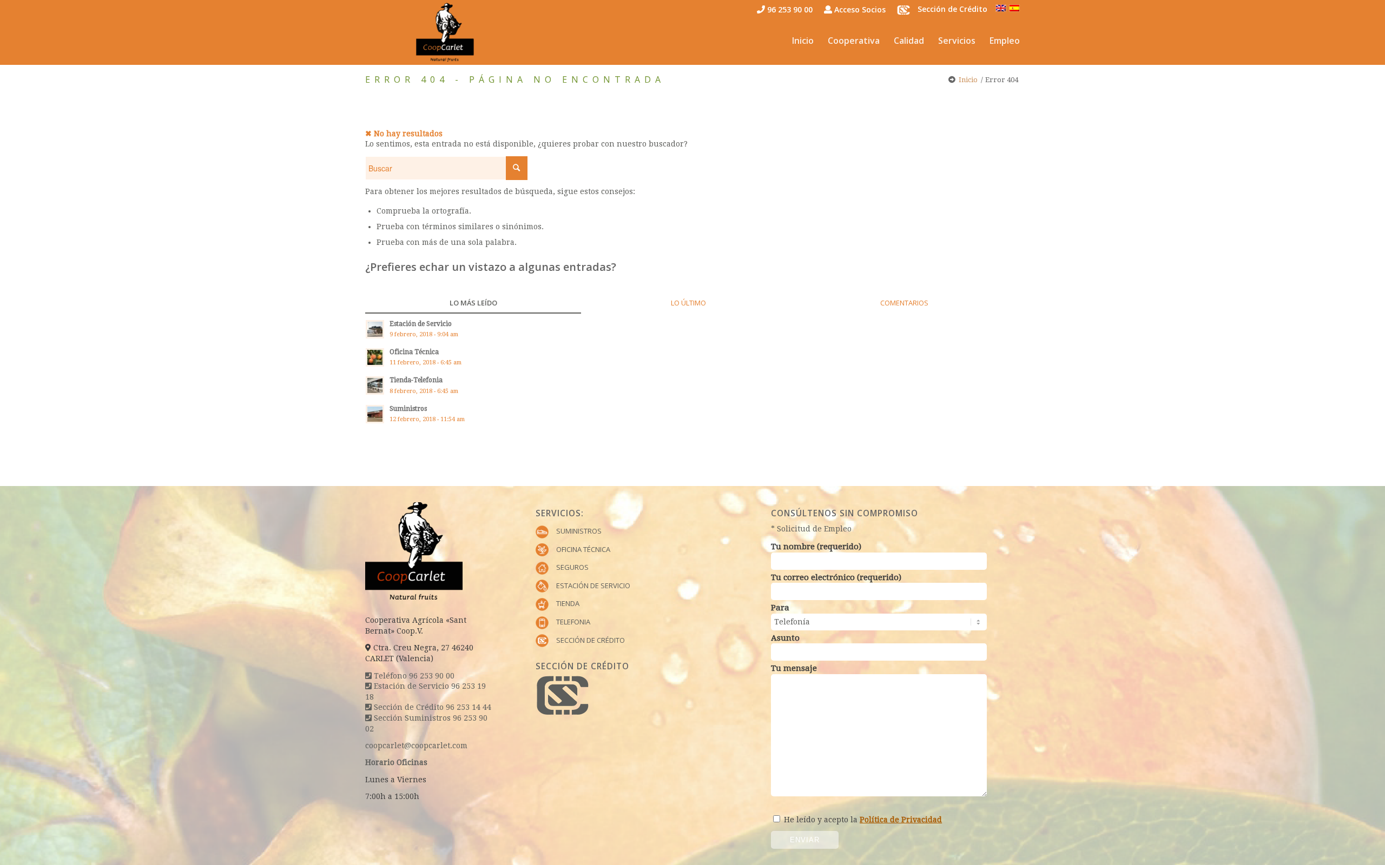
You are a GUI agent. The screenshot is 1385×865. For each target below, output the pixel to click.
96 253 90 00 (789, 9)
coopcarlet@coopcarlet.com (416, 745)
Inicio (968, 80)
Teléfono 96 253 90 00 (413, 675)
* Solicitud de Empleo (811, 528)
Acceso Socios (859, 9)
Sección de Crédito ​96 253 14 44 (431, 707)
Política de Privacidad (901, 819)
